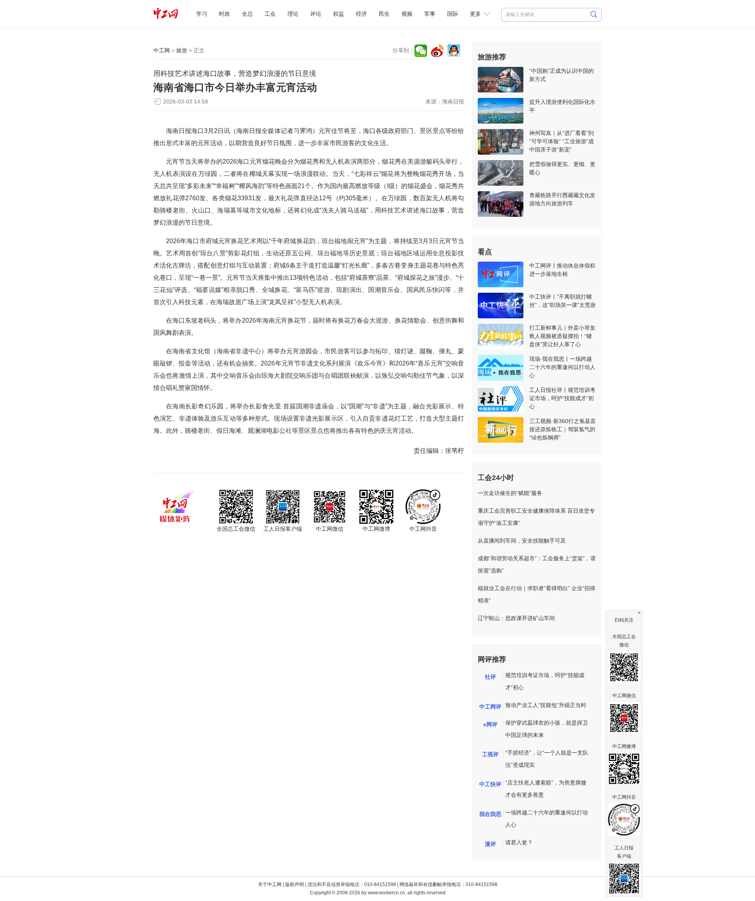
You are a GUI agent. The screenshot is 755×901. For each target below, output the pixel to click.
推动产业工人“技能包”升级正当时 (545, 705)
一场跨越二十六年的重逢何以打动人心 (546, 818)
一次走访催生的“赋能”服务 (510, 493)
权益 (338, 14)
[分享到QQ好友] (453, 50)
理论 (292, 14)
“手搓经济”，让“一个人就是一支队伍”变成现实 (546, 759)
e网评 (490, 724)
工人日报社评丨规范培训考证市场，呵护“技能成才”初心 (562, 398)
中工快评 (490, 784)
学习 (201, 14)
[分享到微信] (420, 50)
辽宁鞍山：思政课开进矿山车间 (516, 618)
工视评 (490, 754)
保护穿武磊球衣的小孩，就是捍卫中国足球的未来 (546, 729)
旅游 (181, 50)
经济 (361, 14)
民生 (384, 14)
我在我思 (490, 814)
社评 (490, 677)
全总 (247, 14)
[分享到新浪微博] (437, 50)
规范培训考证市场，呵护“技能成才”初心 (544, 681)
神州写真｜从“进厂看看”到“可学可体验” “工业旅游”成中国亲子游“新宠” (561, 141)
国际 (452, 14)
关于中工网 (270, 884)
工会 (270, 14)
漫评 (490, 844)
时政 (224, 14)
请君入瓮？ (519, 842)
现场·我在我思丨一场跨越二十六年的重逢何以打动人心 (562, 367)
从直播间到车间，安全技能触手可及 (522, 540)
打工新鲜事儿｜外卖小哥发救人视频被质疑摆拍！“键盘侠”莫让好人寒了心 (562, 336)
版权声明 (294, 884)
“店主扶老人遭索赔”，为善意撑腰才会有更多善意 (545, 788)
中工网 (161, 50)
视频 (406, 14)
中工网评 (490, 706)
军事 (429, 14)
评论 (315, 14)
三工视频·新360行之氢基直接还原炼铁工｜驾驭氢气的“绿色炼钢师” (562, 429)
